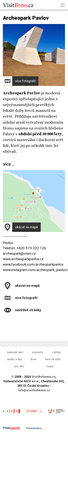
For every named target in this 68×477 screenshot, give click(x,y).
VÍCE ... (9, 164)
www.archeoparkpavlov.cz (23, 259)
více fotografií (25, 81)
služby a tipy (14, 359)
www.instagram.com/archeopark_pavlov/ (35, 270)
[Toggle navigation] (62, 5)
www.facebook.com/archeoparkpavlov (33, 264)
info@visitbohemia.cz (34, 390)
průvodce (38, 352)
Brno (34, 359)
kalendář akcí (15, 352)
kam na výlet (53, 359)
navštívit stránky (28, 310)
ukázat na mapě (26, 227)
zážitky (56, 352)
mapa (50, 366)
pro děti (19, 366)
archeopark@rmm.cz (19, 253)
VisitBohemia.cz (44, 377)
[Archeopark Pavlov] (3, 319)
